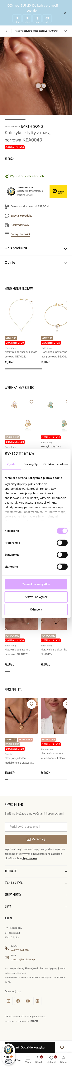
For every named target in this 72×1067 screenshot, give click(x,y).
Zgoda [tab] (11, 464)
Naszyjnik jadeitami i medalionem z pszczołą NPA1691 (18, 761)
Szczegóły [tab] (31, 464)
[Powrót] (6, 31)
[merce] (34, 1021)
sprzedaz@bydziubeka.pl (23, 959)
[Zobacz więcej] (65, 31)
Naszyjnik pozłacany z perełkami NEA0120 (17, 652)
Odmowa (36, 609)
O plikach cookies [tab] (55, 464)
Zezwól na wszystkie (36, 584)
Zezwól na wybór (36, 597)
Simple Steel (47, 749)
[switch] (62, 543)
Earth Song (32, 126)
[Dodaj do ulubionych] (31, 302)
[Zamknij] (65, 12)
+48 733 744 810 (20, 950)
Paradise (9, 754)
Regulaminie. (29, 858)
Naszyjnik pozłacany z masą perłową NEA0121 (21, 354)
